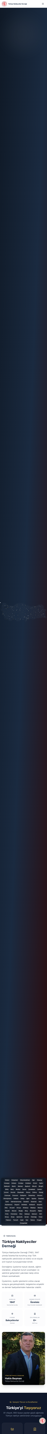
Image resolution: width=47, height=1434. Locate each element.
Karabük (26, 1201)
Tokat (40, 1217)
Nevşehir (33, 1211)
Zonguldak (23, 1223)
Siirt (40, 1214)
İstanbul (41, 1198)
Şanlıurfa (19, 1217)
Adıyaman (14, 1180)
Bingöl (41, 1186)
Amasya (6, 1183)
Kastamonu (8, 1204)
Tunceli (15, 1220)
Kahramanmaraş (16, 1201)
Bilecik (34, 1186)
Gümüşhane (7, 1198)
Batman (20, 1186)
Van (27, 1220)
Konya (19, 1208)
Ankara (14, 1183)
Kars (40, 1201)
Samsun (34, 1214)
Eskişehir (23, 1195)
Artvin (35, 1183)
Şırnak (27, 1217)
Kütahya (25, 1208)
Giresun (39, 1195)
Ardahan (28, 1183)
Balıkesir (7, 1186)
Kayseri (17, 1204)
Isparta (34, 1198)
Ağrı (33, 1180)
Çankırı (39, 1189)
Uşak (21, 1220)
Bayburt (27, 1186)
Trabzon (8, 1220)
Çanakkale (31, 1189)
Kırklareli (32, 1204)
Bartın (14, 1186)
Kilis (6, 1208)
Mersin (14, 1211)
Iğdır (28, 1198)
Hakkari (16, 1198)
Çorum (6, 1192)
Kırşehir (39, 1204)
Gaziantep (31, 1195)
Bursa (24, 1189)
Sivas (12, 1217)
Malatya (32, 1208)
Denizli (13, 1192)
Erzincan (7, 1195)
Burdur (18, 1189)
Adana (7, 1180)
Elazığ (41, 1192)
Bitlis (6, 1189)
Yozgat (39, 1220)
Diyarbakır (20, 1192)
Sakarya (27, 1214)
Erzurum (15, 1195)
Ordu (6, 1214)
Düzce (28, 1192)
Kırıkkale (24, 1204)
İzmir (7, 1201)
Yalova (32, 1220)
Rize (21, 1214)
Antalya (20, 1183)
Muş (26, 1211)
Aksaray (39, 1180)
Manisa (40, 1208)
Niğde (40, 1211)
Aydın (41, 1183)
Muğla (21, 1211)
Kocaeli (12, 1208)
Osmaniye (14, 1214)
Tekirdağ (33, 1217)
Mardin (7, 1211)
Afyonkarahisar (25, 1180)
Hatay (22, 1198)
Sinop (7, 1217)
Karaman (34, 1201)
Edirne (35, 1192)
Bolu (12, 1189)
